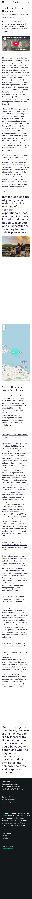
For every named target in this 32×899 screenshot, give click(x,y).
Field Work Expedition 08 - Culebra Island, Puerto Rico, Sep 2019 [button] (15, 16)
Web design (6, 846)
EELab (4, 816)
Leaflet (15, 380)
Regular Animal (7, 849)
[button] (3, 2)
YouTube (5, 838)
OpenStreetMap (21, 380)
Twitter (4, 836)
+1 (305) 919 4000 (9, 799)
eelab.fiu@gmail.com (9, 802)
